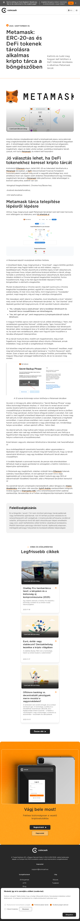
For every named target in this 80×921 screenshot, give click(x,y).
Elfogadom (69, 914)
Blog (24, 886)
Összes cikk (39, 731)
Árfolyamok (24, 880)
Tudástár (55, 883)
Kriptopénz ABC (29, 491)
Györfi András (45, 488)
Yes (71, 3)
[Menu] (76, 10)
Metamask (26, 151)
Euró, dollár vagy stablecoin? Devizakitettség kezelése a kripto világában (38, 644)
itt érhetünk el (43, 214)
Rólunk (55, 880)
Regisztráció (39, 827)
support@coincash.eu (40, 869)
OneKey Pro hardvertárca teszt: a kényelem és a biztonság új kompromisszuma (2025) (37, 592)
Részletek (25, 909)
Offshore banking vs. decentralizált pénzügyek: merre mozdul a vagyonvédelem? (37, 697)
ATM (24, 883)
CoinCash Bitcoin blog (18, 129)
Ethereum (20, 168)
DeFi (30, 171)
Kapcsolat (40, 833)
